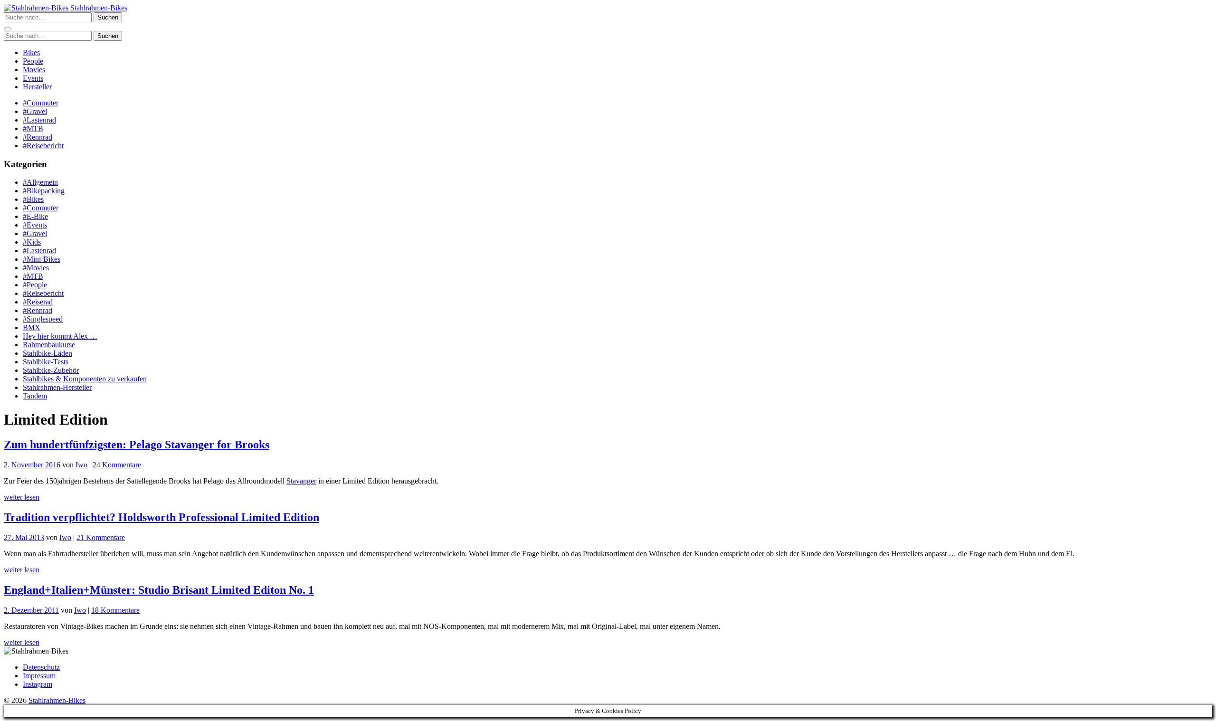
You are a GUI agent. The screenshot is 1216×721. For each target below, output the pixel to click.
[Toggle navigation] (7, 29)
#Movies (36, 268)
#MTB (33, 128)
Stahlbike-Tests (45, 362)
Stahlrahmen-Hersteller (57, 387)
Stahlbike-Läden (47, 353)
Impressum (39, 676)
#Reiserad (38, 302)
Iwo (81, 465)
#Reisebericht (43, 146)
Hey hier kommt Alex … (60, 336)
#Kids (32, 242)
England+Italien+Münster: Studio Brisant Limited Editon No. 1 (159, 590)
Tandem (35, 396)
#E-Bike (35, 216)
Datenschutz (41, 667)
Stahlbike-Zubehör (51, 370)
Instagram (37, 684)
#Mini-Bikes (41, 259)
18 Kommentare (115, 610)
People (33, 61)
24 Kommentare (117, 465)
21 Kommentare (100, 537)
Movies (34, 70)
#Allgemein (40, 182)
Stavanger (301, 481)
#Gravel (35, 111)
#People (35, 285)
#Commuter (40, 103)
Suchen (107, 17)
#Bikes (33, 199)
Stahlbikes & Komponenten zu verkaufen (85, 379)
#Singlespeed (43, 319)
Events (33, 78)
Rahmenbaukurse (49, 345)
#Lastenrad (39, 120)
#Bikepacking (44, 191)
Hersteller (37, 87)
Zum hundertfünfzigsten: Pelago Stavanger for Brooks (136, 444)
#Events (35, 225)
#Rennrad (37, 137)
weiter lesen (21, 497)
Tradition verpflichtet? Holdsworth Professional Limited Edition (161, 517)
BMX (31, 327)
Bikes (31, 52)
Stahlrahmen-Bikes (97, 8)
